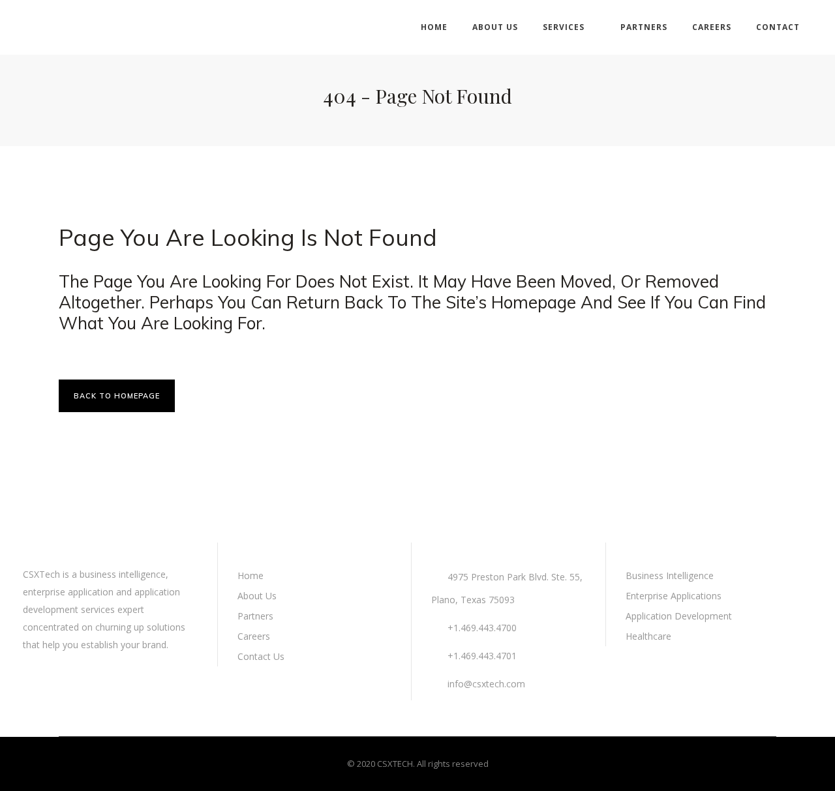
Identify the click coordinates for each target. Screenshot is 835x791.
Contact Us (260, 656)
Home (250, 575)
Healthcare (648, 636)
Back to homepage (117, 395)
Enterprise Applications (673, 596)
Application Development (679, 616)
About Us (257, 596)
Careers (253, 636)
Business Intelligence (670, 575)
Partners (255, 616)
